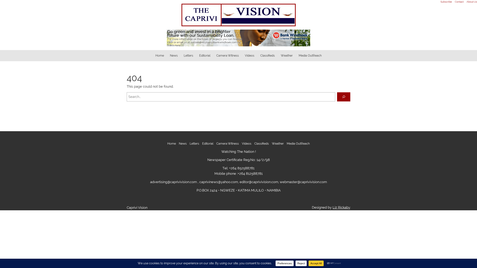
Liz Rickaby (341, 207)
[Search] (343, 96)
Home (159, 55)
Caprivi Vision (137, 208)
